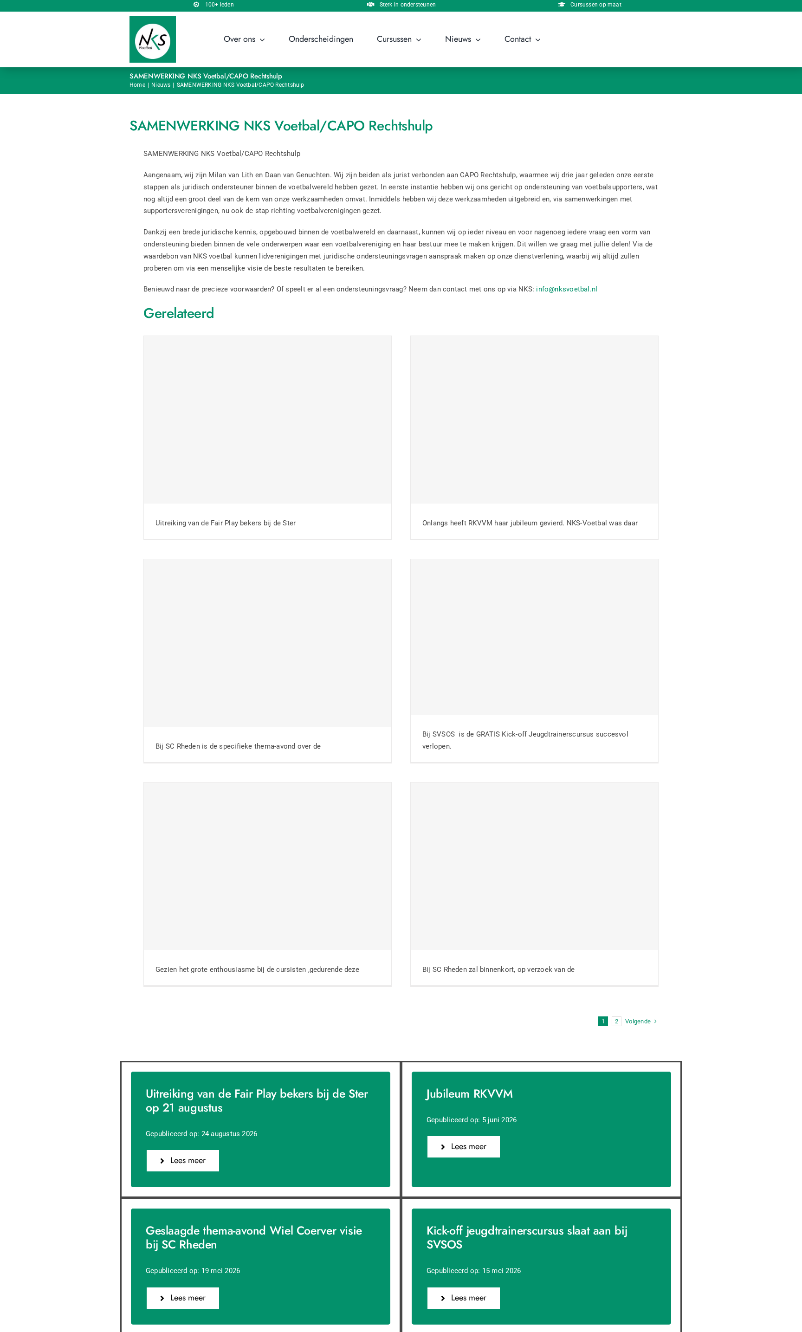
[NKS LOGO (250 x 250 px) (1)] (152, 19)
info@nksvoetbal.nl (566, 289)
